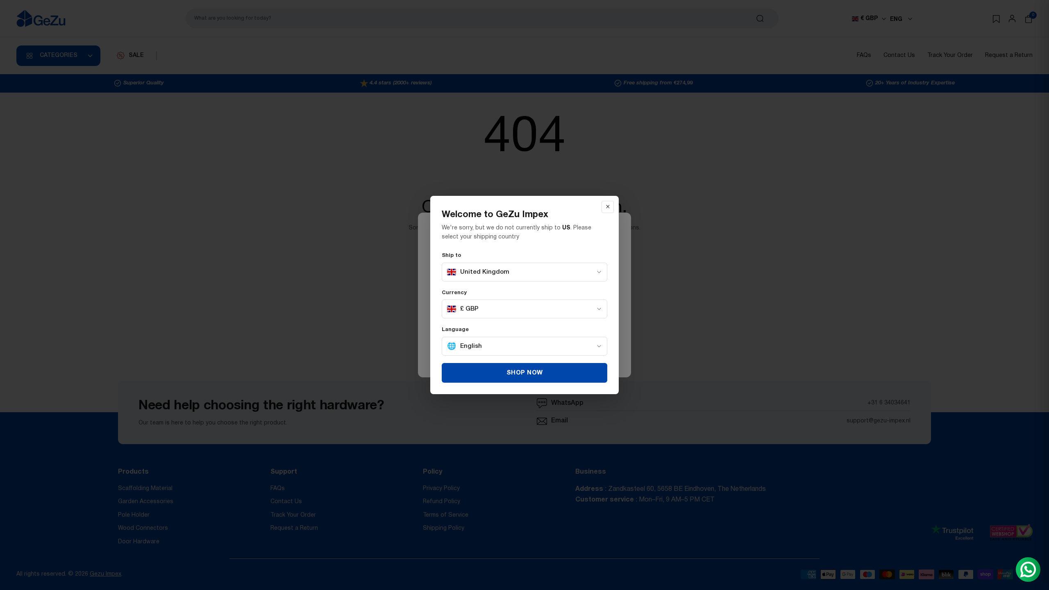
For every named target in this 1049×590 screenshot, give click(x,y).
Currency (454, 292)
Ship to (451, 255)
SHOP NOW (524, 373)
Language (455, 329)
